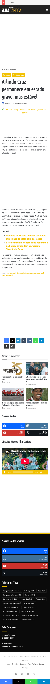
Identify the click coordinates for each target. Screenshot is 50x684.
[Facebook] (6, 340)
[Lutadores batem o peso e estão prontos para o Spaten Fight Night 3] (37, 368)
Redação (8, 103)
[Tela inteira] (45, 472)
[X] (12, 340)
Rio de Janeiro (18, 75)
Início (5, 70)
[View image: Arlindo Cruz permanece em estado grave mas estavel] (25, 120)
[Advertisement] (25, 41)
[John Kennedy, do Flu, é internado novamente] (37, 394)
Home (8, 664)
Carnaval (30, 595)
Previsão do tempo (30, 615)
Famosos (12, 70)
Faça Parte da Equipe (36, 664)
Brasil (41, 591)
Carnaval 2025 (10, 599)
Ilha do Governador (12, 603)
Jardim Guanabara (11, 607)
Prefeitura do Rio (11, 615)
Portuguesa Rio (10, 611)
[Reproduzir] (5, 472)
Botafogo (29, 591)
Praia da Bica (27, 611)
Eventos (23, 664)
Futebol (40, 599)
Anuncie (25, 668)
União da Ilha (27, 619)
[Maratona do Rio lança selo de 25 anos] (13, 368)
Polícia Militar (29, 607)
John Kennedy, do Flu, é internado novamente (23, 2)
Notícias (15, 664)
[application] (25, 461)
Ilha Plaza (29, 603)
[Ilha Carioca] (11, 9)
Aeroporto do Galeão (12, 591)
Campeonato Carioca (12, 595)
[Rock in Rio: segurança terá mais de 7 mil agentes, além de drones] (13, 394)
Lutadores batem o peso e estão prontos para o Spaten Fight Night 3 (36, 379)
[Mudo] (41, 472)
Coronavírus (27, 599)
